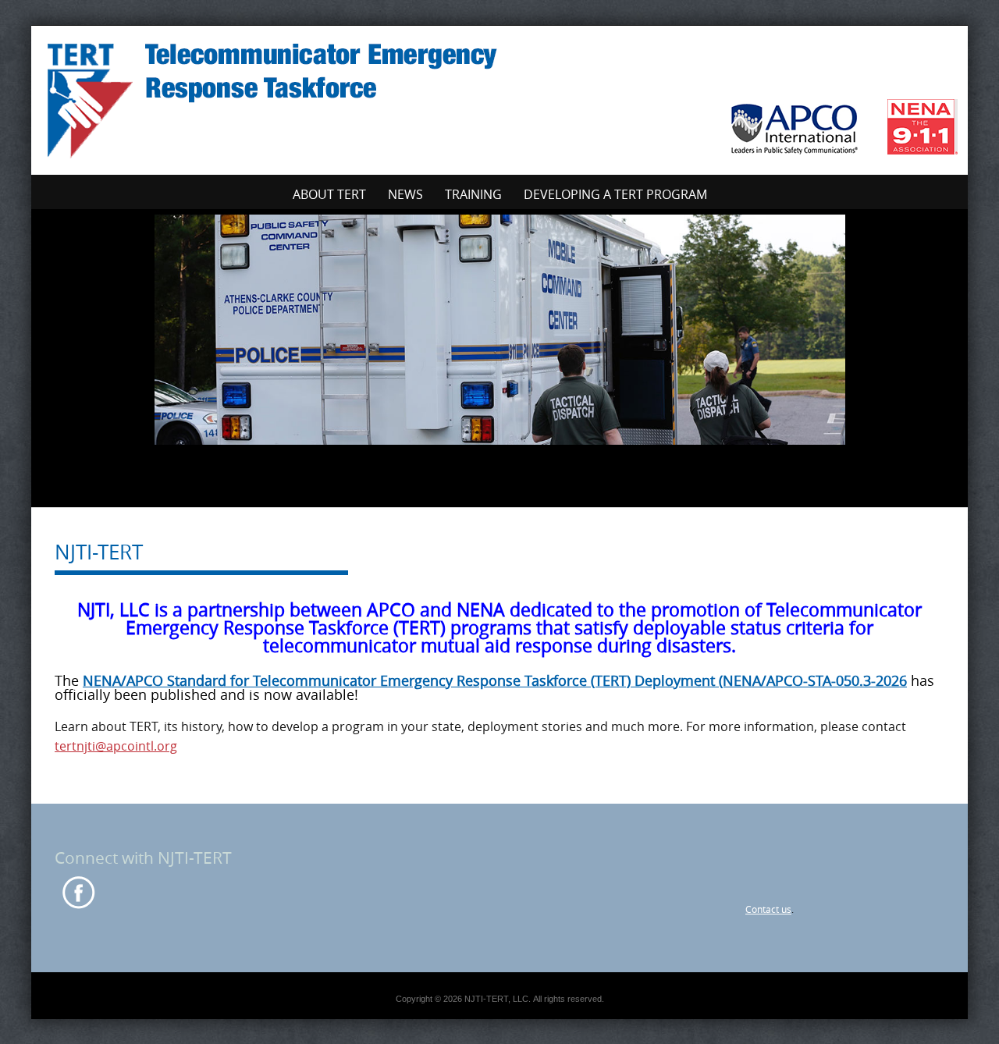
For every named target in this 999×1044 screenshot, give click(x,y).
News (405, 194)
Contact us (768, 909)
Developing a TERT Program (615, 194)
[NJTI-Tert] (499, 97)
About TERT (329, 194)
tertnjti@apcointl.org (116, 746)
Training (473, 194)
